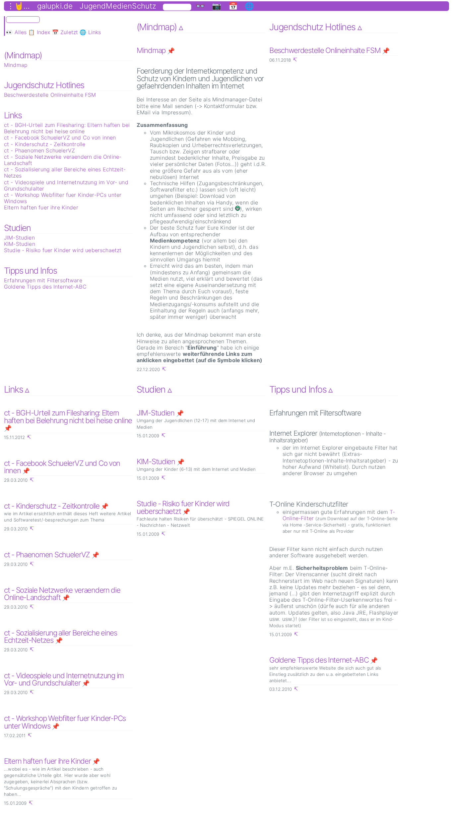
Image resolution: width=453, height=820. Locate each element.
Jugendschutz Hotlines (44, 85)
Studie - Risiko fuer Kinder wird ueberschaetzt (62, 250)
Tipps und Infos (30, 270)
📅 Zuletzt (65, 32)
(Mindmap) (23, 55)
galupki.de (55, 6)
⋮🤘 (15, 6)
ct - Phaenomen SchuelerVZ (39, 150)
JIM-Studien (19, 237)
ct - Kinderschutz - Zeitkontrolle (44, 144)
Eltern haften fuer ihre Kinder (41, 207)
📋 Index (39, 32)
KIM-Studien (19, 244)
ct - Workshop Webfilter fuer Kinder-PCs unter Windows (62, 197)
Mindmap (16, 65)
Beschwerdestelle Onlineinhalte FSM (50, 94)
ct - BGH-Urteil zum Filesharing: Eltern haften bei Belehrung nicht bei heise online (67, 128)
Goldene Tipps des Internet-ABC (45, 286)
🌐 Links (90, 32)
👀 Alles (16, 32)
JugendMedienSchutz (118, 6)
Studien (17, 228)
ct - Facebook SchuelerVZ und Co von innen (60, 137)
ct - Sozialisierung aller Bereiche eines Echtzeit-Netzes (65, 172)
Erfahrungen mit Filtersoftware (43, 280)
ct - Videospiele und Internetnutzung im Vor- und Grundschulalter (66, 185)
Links (13, 115)
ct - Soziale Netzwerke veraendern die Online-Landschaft (62, 159)
